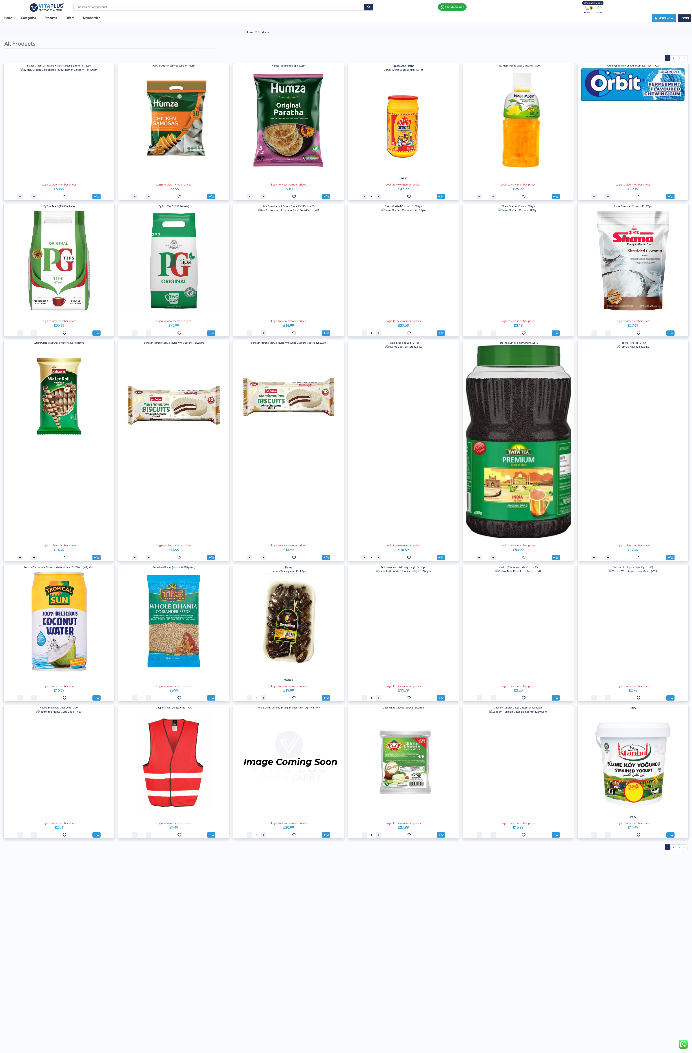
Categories (28, 18)
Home (8, 18)
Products (51, 18)
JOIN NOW (666, 18)
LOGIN (684, 18)
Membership (91, 18)
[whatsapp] (683, 1044)
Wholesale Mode (593, 3)
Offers (70, 18)
